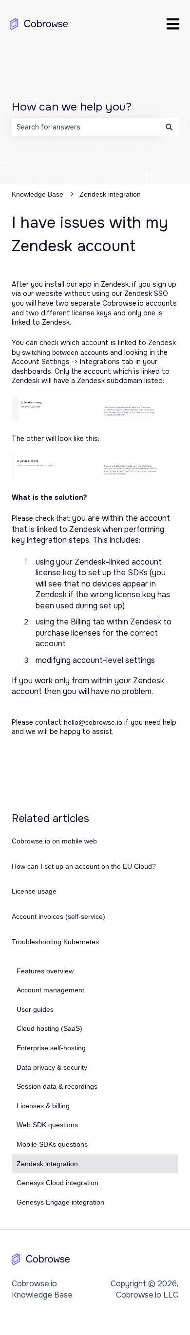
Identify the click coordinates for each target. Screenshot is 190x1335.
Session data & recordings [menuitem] (57, 1086)
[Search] (169, 127)
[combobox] (86, 127)
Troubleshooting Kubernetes (55, 942)
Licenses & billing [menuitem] (43, 1106)
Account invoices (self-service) (58, 916)
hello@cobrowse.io (93, 722)
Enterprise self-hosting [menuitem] (51, 1048)
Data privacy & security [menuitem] (52, 1067)
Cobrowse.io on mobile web (54, 841)
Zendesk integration (110, 194)
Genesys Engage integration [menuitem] (60, 1202)
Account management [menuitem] (50, 990)
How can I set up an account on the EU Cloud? (84, 866)
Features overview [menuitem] (45, 971)
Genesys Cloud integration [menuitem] (57, 1183)
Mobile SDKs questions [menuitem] (52, 1144)
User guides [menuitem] (35, 1009)
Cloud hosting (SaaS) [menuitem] (49, 1028)
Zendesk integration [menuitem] (47, 1164)
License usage (34, 891)
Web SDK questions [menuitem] (47, 1125)
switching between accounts (65, 352)
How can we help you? (72, 107)
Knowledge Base (37, 194)
